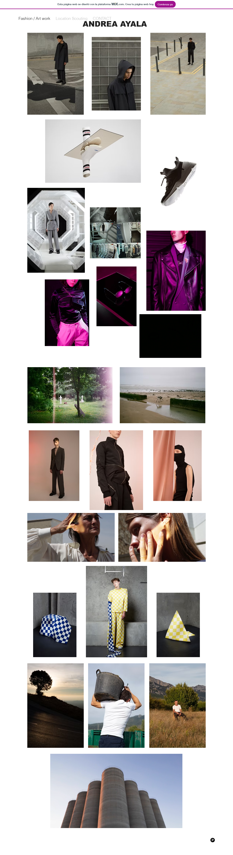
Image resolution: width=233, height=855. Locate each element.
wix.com (126, 842)
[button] (136, 254)
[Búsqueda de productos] (212, 840)
